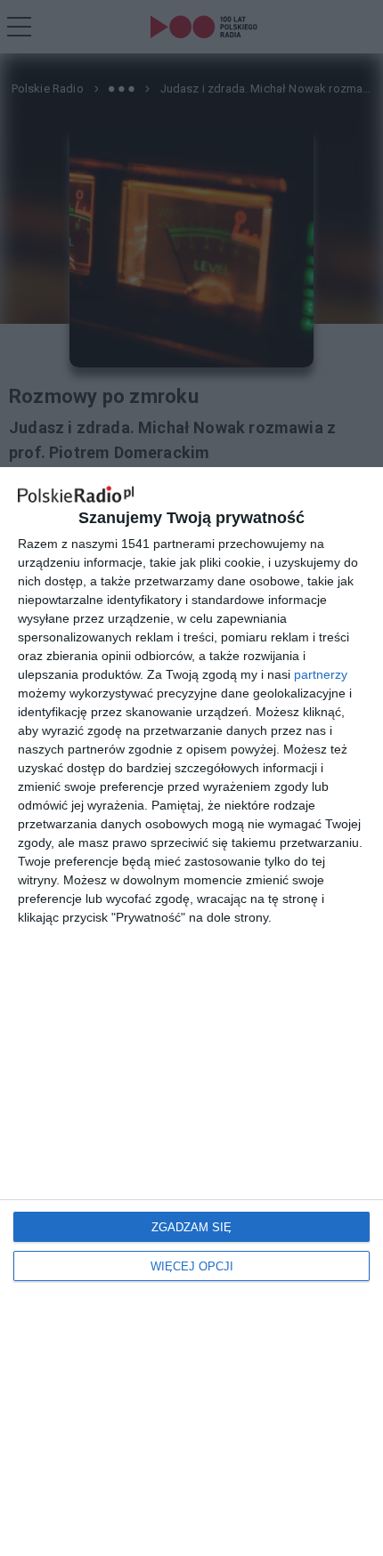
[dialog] (191, 1011)
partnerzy (320, 674)
